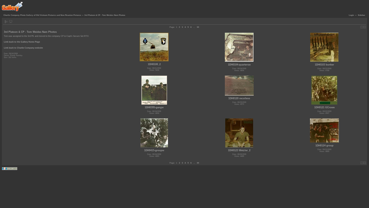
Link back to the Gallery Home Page (22, 42)
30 (198, 27)
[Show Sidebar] (6, 21)
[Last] (364, 27)
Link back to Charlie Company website (23, 48)
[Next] (361, 27)
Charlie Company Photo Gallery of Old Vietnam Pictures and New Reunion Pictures (42, 15)
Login (351, 15)
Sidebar (361, 15)
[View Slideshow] (10, 21)
